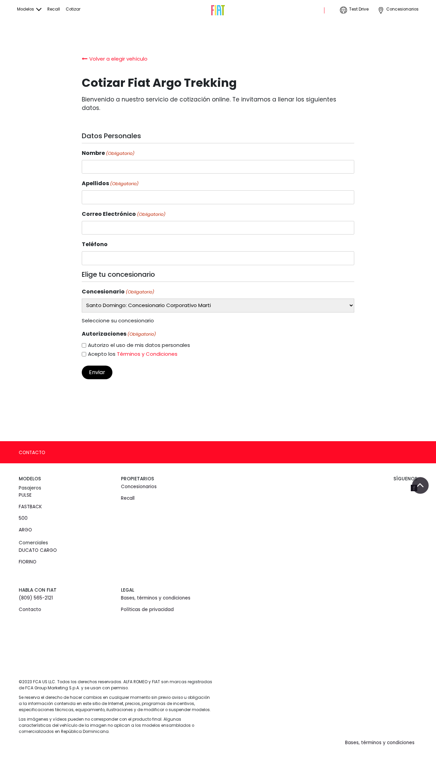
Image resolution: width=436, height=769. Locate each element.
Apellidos (110, 183)
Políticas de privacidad (147, 609)
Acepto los (132, 353)
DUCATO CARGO (38, 550)
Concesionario (118, 291)
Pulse (25, 495)
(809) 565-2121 (36, 598)
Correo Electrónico (124, 214)
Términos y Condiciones (147, 353)
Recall (53, 9)
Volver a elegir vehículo (118, 58)
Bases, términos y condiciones (155, 598)
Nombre (108, 153)
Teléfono (95, 244)
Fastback (30, 506)
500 (23, 518)
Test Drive (359, 9)
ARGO (25, 530)
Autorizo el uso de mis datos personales (139, 345)
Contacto (32, 452)
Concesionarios (402, 9)
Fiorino (27, 562)
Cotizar (73, 9)
